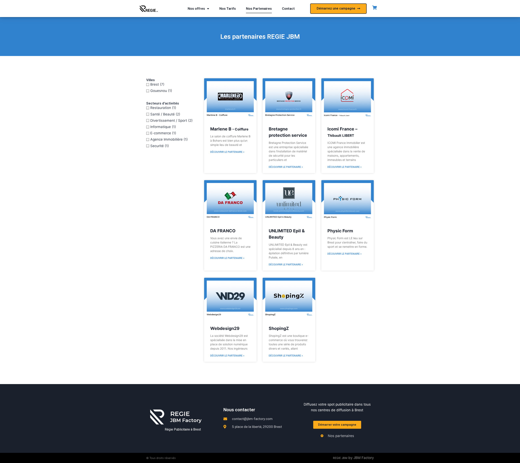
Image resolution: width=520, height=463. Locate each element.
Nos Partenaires (259, 8)
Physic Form (340, 230)
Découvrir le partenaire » (227, 152)
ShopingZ (279, 328)
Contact (288, 8)
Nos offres (196, 8)
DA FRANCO (222, 230)
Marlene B (229, 128)
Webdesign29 (224, 328)
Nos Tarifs (227, 8)
